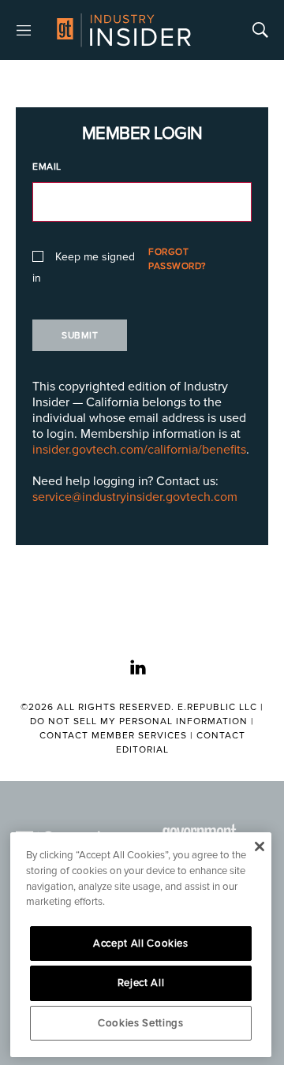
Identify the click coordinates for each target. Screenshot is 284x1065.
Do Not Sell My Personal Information (139, 721)
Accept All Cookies (141, 943)
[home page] (124, 30)
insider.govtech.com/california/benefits (139, 450)
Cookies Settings (141, 1023)
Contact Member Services (113, 736)
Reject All (141, 983)
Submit (80, 336)
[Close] (259, 846)
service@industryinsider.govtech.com (134, 497)
